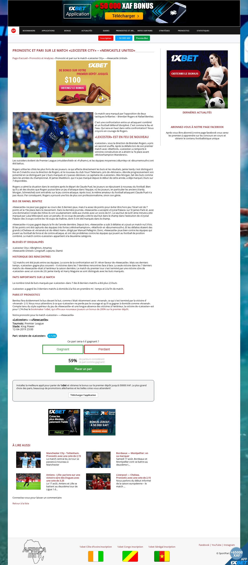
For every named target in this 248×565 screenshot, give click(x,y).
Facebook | (205, 545)
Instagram (229, 545)
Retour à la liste (21, 503)
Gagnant (63, 349)
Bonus (67, 30)
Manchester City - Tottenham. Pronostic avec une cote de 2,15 (63, 454)
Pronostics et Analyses (125, 30)
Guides (106, 30)
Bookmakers (29, 30)
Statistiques (203, 30)
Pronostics (183, 30)
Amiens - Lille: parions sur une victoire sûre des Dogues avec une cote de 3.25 (63, 477)
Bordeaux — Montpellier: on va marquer (132, 454)
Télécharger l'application (83, 395)
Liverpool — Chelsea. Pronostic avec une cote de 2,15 (133, 476)
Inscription (105, 38)
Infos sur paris (145, 30)
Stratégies (164, 30)
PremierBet (142, 38)
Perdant (104, 349)
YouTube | (217, 545)
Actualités (87, 30)
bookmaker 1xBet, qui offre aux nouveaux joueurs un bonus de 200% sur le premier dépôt (79, 309)
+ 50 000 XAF (123, 38)
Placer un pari (83, 369)
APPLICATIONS (48, 30)
